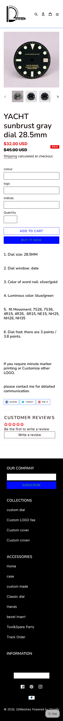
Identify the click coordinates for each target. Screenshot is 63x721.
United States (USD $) (30, 675)
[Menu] (57, 14)
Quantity (10, 212)
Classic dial (16, 597)
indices (9, 198)
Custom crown (18, 540)
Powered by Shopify (45, 709)
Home (11, 566)
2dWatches (23, 709)
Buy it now (31, 240)
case (10, 576)
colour (8, 169)
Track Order (16, 637)
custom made (17, 586)
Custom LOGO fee (21, 520)
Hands (12, 607)
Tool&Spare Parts (20, 627)
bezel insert (16, 617)
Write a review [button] (29, 435)
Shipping (10, 156)
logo (7, 183)
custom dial (16, 510)
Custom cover (18, 530)
